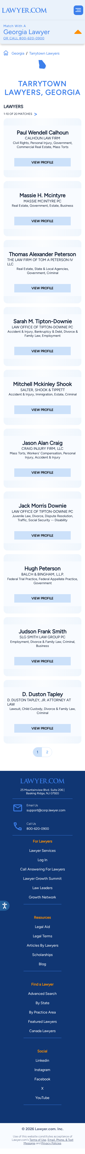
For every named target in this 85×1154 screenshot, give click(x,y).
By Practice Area (42, 1012)
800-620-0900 (31, 38)
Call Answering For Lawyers (42, 869)
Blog (42, 964)
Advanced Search (42, 993)
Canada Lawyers (42, 1031)
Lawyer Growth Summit (42, 878)
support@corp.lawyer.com (46, 810)
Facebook (42, 1079)
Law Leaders (42, 888)
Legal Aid (42, 927)
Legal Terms (42, 936)
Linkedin (42, 1060)
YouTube (42, 1098)
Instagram (42, 1070)
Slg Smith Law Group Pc (42, 637)
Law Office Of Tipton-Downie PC (42, 327)
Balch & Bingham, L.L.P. (42, 574)
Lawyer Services (42, 850)
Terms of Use (37, 1139)
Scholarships (42, 955)
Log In (42, 860)
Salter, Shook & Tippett (42, 390)
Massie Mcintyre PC (42, 201)
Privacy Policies (51, 1143)
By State (42, 1003)
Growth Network (42, 897)
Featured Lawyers (42, 1021)
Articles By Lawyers (42, 945)
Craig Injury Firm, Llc (42, 448)
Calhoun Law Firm (42, 138)
